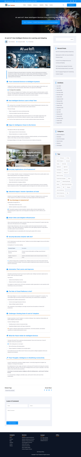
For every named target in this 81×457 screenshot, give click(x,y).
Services (35, 5)
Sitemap (11, 445)
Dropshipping (59, 169)
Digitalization (59, 166)
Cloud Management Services (27, 442)
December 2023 (60, 118)
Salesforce (58, 187)
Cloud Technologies (60, 138)
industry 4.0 (66, 172)
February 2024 (59, 114)
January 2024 (59, 116)
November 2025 (60, 94)
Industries (11, 442)
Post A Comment (12, 422)
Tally (67, 193)
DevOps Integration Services (27, 449)
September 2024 (60, 107)
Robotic (58, 184)
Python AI (58, 181)
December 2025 (60, 92)
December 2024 (60, 103)
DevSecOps (64, 163)
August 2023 (59, 122)
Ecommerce (66, 169)
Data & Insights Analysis (26, 447)
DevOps (58, 163)
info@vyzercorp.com (9, 1)
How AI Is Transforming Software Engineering (65, 51)
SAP (63, 187)
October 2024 (59, 105)
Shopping (68, 187)
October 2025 (59, 96)
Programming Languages (9, 390)
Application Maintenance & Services (28, 439)
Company (11, 439)
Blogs (11, 440)
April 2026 (59, 88)
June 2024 (59, 109)
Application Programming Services (28, 437)
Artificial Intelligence (61, 134)
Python (69, 178)
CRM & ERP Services (25, 444)
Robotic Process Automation (67, 184)
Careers (11, 444)
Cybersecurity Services (26, 445)
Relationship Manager (66, 181)
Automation (59, 136)
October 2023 (59, 120)
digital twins (66, 166)
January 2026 (59, 90)
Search (72, 39)
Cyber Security (59, 141)
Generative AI (59, 172)
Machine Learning (60, 175)
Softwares (59, 143)
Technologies (29, 22)
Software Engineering (60, 193)
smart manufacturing (60, 190)
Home (25, 22)
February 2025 (59, 101)
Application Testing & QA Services (28, 440)
